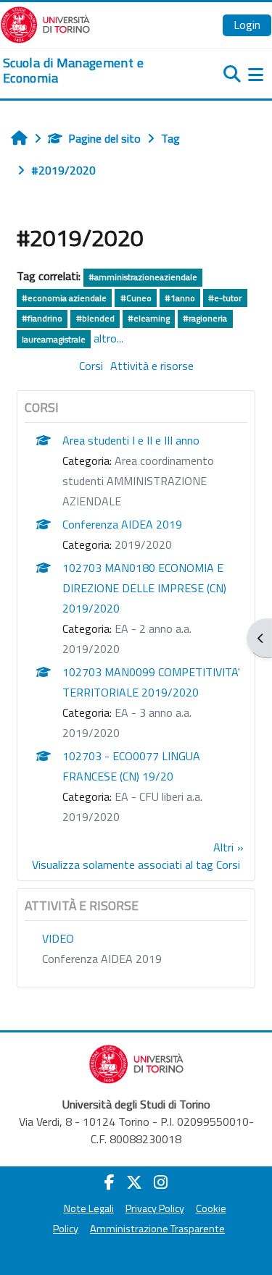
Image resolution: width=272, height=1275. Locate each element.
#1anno (180, 298)
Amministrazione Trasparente (157, 1229)
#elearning (149, 318)
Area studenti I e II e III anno (130, 440)
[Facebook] (109, 1182)
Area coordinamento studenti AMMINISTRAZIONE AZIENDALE (138, 481)
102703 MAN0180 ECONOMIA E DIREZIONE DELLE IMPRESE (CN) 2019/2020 (144, 588)
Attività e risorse (152, 365)
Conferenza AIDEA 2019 (122, 524)
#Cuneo (136, 298)
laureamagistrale (54, 339)
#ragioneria (205, 318)
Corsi (91, 365)
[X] (134, 1182)
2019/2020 (143, 544)
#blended (95, 318)
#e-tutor (225, 298)
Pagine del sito (104, 138)
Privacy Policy (154, 1208)
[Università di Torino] (45, 23)
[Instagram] (160, 1182)
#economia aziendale (64, 298)
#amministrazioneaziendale (142, 277)
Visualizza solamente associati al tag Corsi (136, 864)
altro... (108, 338)
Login (247, 24)
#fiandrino (42, 318)
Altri (223, 847)
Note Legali (89, 1208)
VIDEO (58, 938)
